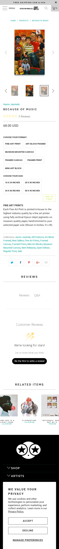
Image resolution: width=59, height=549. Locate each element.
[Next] (52, 52)
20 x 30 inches (32, 182)
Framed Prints (19, 244)
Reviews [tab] (24, 295)
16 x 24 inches (12, 182)
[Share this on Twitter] (11, 262)
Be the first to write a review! (29, 361)
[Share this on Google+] (37, 262)
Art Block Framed (36, 144)
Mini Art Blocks (34, 244)
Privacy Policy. (16, 511)
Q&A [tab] (37, 295)
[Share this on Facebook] (20, 262)
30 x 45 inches (32, 190)
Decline (27, 530)
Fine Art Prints (32, 240)
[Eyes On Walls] (29, 8)
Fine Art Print (13, 144)
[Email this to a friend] (46, 262)
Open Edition (43, 247)
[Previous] (6, 52)
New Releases (29, 247)
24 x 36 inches (12, 190)
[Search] (47, 8)
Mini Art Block (13, 168)
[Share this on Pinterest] (28, 262)
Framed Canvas (13, 160)
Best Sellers (18, 240)
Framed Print (34, 160)
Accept (28, 520)
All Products (37, 237)
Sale (20, 251)
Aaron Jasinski (11, 104)
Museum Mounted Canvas (19, 152)
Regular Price (10, 251)
